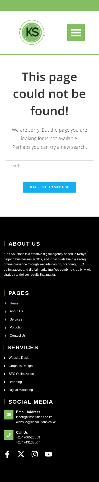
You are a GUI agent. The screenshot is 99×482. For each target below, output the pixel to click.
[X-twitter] (21, 454)
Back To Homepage (49, 187)
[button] (76, 32)
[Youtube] (48, 454)
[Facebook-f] (7, 454)
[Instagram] (34, 454)
